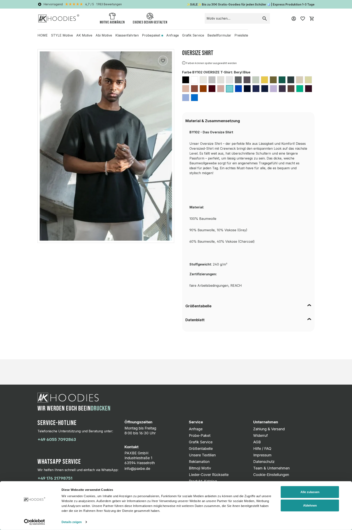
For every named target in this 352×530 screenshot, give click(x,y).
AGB (257, 442)
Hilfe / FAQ (262, 448)
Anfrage (195, 429)
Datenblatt (195, 320)
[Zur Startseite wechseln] (58, 18)
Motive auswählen (112, 22)
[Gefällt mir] (163, 60)
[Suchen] (264, 18)
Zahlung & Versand (269, 429)
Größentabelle (198, 306)
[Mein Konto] (294, 18)
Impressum (262, 455)
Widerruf (260, 435)
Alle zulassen (309, 492)
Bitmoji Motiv (200, 468)
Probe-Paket (199, 435)
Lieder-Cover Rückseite (209, 474)
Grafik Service (200, 442)
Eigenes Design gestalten (150, 22)
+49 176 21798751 (54, 478)
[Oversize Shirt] (106, 146)
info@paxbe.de (137, 468)
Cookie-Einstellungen (271, 474)
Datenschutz (264, 461)
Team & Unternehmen (271, 468)
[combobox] (232, 18)
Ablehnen (310, 505)
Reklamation (199, 461)
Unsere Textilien (202, 455)
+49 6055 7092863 (56, 439)
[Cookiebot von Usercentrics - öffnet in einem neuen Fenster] (34, 522)
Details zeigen (72, 522)
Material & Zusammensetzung (212, 121)
